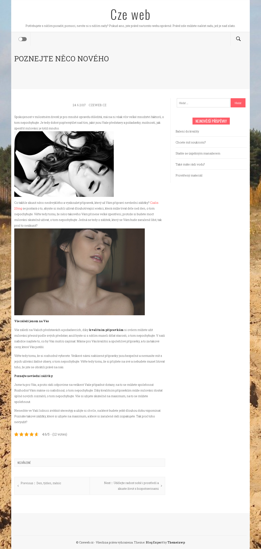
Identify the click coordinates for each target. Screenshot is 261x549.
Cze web (131, 14)
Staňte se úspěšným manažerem (198, 153)
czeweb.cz (98, 105)
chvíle (91, 410)
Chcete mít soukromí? (191, 142)
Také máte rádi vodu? (190, 164)
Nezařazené (24, 462)
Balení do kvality (187, 131)
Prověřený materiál (189, 175)
